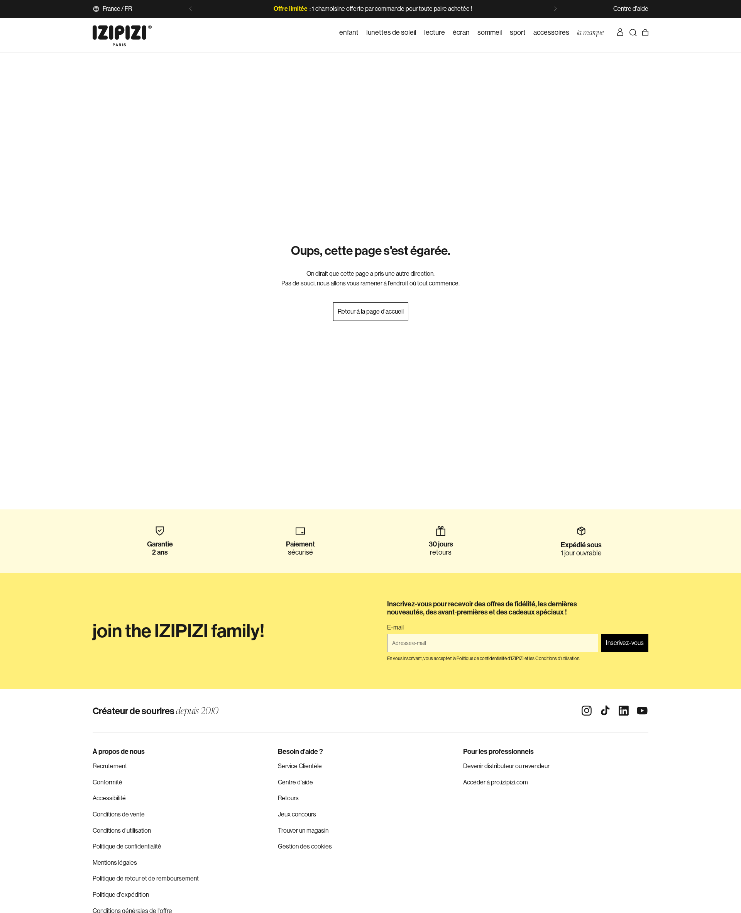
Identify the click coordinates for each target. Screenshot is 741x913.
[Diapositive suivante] (555, 8)
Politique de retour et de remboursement (146, 878)
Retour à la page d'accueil (371, 311)
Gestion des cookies (305, 846)
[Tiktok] (605, 710)
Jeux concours (297, 814)
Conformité (107, 782)
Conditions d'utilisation (122, 830)
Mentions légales (115, 862)
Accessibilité (109, 798)
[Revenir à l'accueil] (122, 32)
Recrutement (110, 766)
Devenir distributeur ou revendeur (506, 766)
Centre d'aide (630, 8)
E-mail (395, 628)
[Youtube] (642, 710)
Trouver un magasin (303, 830)
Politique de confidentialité (127, 846)
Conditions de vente (119, 814)
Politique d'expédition (121, 894)
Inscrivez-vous (625, 643)
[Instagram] (586, 710)
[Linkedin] (624, 710)
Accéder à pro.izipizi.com (495, 782)
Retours (288, 798)
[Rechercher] (632, 32)
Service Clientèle (300, 766)
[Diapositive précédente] (190, 8)
